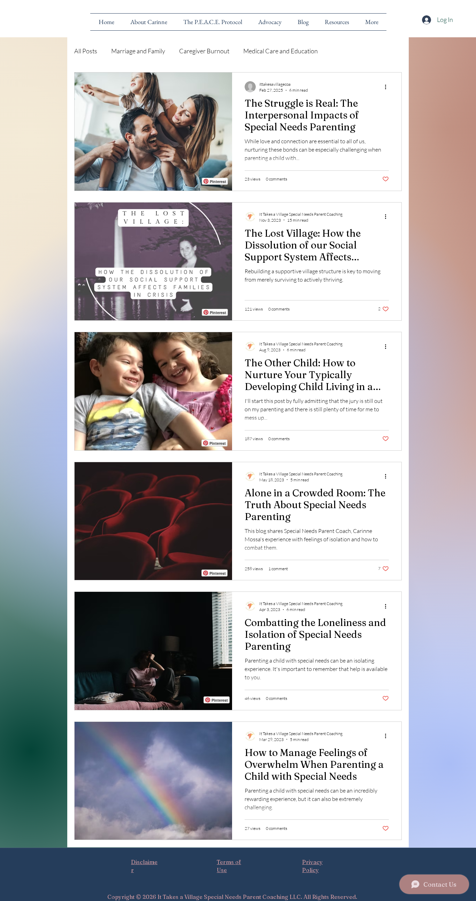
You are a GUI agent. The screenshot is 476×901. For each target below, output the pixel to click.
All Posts (85, 51)
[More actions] (388, 87)
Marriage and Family (138, 51)
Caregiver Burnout (204, 51)
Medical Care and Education (280, 51)
